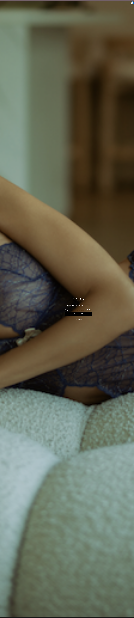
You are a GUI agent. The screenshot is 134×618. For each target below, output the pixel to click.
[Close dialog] (132, 3)
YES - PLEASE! (78, 314)
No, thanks (79, 320)
